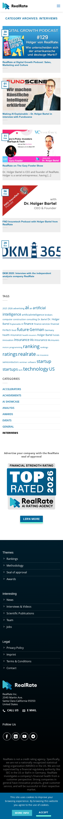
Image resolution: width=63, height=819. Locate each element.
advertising (18, 308)
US (52, 369)
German (37, 329)
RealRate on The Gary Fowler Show (23, 165)
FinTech (7, 330)
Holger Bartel (44, 335)
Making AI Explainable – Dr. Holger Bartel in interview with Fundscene (27, 115)
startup (44, 361)
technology (35, 368)
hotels (56, 335)
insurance (21, 339)
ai (27, 307)
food (14, 330)
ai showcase (11, 401)
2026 (10, 308)
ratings (10, 354)
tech (20, 369)
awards (8, 414)
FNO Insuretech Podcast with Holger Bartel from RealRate (30, 223)
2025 (5, 308)
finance (28, 324)
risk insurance (42, 355)
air (31, 308)
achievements (12, 395)
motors (6, 347)
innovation (8, 340)
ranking (31, 346)
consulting (32, 319)
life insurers (53, 340)
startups (10, 369)
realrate (27, 354)
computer (7, 319)
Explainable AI (16, 324)
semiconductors (11, 362)
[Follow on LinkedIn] (16, 736)
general (8, 426)
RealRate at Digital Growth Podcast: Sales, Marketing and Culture (27, 64)
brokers (48, 314)
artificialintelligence (33, 314)
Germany (49, 330)
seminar (23, 362)
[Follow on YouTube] (24, 736)
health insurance (12, 335)
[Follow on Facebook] (7, 736)
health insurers (29, 335)
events (7, 420)
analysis (8, 408)
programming (15, 347)
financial (55, 324)
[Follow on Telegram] (33, 736)
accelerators (12, 389)
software (32, 362)
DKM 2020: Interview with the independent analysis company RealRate (27, 275)
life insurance (38, 340)
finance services (42, 324)
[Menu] (58, 6)
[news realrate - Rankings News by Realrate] (15, 6)
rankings (44, 347)
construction (19, 319)
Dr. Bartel (42, 319)
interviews (10, 432)
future (23, 329)
